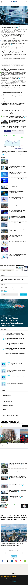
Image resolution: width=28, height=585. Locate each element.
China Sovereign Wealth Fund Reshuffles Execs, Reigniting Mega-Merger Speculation (17, 217)
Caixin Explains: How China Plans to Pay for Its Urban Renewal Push (17, 127)
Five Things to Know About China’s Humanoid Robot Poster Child (13, 59)
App (5, 566)
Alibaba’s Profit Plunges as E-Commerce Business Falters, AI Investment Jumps (16, 223)
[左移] (1, 436)
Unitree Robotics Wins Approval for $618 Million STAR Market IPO (13, 70)
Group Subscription (18, 566)
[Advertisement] (14, 454)
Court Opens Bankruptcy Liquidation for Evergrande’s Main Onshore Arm (11, 93)
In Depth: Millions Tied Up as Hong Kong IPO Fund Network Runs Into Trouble (17, 112)
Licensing (22, 566)
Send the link (14, 556)
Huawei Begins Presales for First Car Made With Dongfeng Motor (17, 186)
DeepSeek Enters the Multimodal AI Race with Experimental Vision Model (17, 179)
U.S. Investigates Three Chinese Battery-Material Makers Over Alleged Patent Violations (14, 52)
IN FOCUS (2, 428)
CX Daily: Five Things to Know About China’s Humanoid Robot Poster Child (17, 255)
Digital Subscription (12, 566)
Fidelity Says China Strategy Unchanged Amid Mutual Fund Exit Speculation (18, 160)
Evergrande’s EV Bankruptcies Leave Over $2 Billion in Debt (13, 101)
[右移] (26, 436)
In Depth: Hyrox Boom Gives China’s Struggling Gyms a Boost (16, 236)
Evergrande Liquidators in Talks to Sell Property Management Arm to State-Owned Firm (13, 104)
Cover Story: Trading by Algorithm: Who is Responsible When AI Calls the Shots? (12, 88)
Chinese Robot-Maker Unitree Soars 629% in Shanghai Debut (13, 67)
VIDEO (2, 523)
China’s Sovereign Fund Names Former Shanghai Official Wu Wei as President (16, 198)
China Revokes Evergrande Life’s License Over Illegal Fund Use (17, 167)
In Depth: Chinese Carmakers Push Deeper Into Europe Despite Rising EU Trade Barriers (13, 35)
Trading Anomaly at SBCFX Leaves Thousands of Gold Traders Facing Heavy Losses (13, 77)
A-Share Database (19, 148)
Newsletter (8, 566)
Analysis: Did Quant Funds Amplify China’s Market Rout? (14, 86)
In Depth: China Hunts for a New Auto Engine (12, 36)
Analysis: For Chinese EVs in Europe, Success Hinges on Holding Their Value (12, 26)
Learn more (3, 580)
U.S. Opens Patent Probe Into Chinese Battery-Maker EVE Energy (13, 44)
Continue (14, 581)
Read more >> (4, 291)
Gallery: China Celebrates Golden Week (8, 443)
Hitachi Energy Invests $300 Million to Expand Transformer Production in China (15, 334)
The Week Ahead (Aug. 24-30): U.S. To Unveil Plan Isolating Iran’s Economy (18, 173)
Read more (14, 261)
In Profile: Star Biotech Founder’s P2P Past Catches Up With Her (14, 55)
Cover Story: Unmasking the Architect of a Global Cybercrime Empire (18, 117)
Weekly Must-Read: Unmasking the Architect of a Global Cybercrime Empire (18, 248)
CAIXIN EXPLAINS (3, 502)
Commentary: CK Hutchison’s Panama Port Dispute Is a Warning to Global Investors (17, 204)
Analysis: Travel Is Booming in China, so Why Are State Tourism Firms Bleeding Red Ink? (17, 121)
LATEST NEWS (3, 157)
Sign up (23, 294)
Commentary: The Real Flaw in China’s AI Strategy (15, 383)
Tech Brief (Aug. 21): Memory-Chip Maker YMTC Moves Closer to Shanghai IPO (17, 211)
